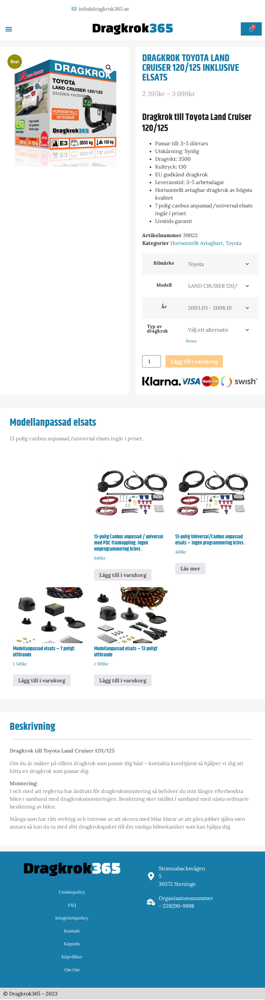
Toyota (233, 243)
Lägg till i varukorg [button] (122, 575)
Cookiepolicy (72, 892)
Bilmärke (164, 263)
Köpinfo (72, 944)
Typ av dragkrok (157, 329)
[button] (8, 29)
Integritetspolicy (71, 918)
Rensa (191, 340)
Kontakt (72, 931)
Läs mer (190, 568)
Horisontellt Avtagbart (196, 243)
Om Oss (72, 970)
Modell (164, 285)
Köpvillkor (71, 957)
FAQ (72, 905)
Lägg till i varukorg (194, 361)
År (164, 306)
